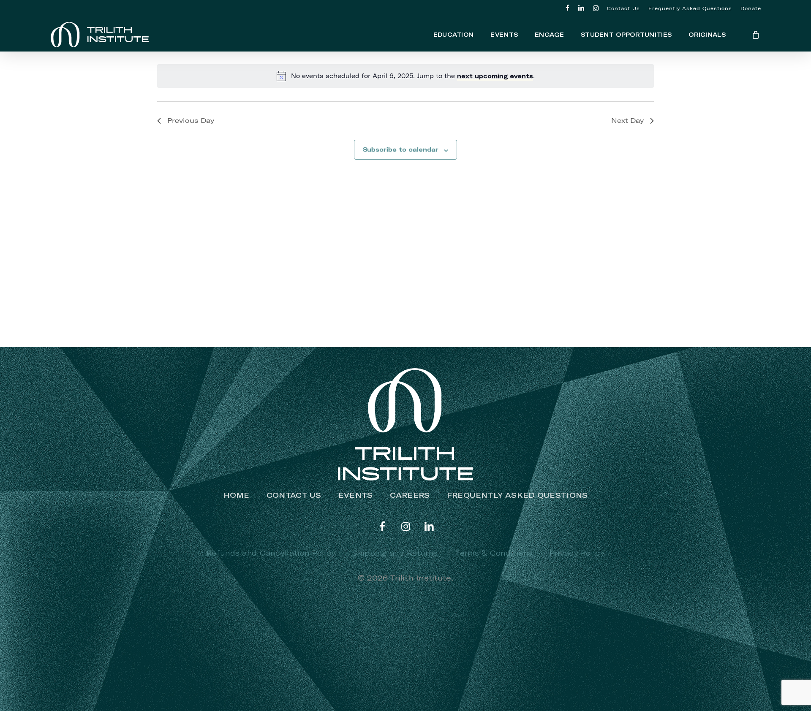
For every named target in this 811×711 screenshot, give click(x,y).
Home (236, 495)
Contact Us (294, 495)
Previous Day (190, 120)
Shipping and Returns (395, 552)
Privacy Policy (577, 552)
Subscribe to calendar (400, 149)
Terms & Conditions (493, 552)
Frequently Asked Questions (517, 495)
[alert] (405, 76)
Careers (410, 495)
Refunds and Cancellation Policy (271, 552)
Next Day (627, 120)
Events (355, 495)
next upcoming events (495, 76)
